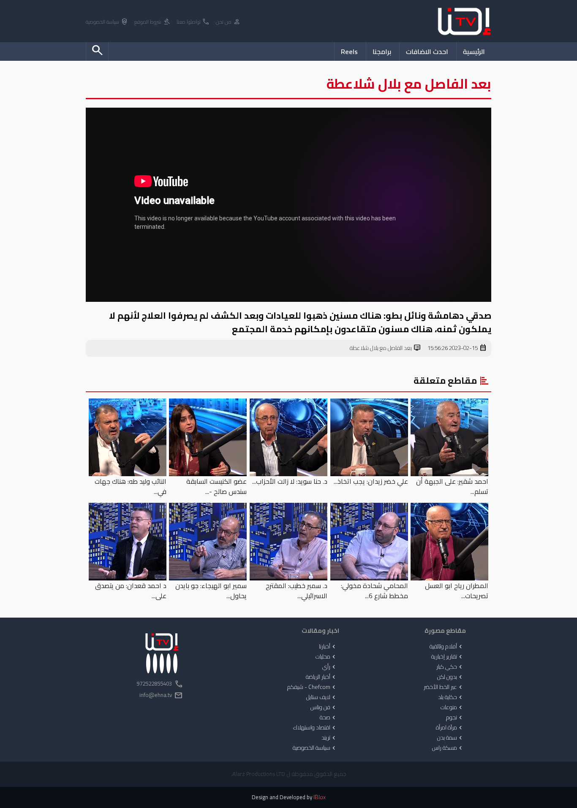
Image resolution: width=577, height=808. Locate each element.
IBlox (319, 797)
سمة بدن (450, 738)
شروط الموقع (152, 22)
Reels (349, 51)
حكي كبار (450, 667)
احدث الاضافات (427, 51)
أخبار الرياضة (321, 677)
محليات (326, 657)
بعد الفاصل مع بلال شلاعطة (385, 348)
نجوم (455, 718)
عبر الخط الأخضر (444, 687)
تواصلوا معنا (193, 22)
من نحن (228, 22)
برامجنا (382, 51)
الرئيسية (474, 51)
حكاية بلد (451, 697)
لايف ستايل (321, 697)
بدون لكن (450, 677)
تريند (329, 738)
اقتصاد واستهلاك (315, 728)
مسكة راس (448, 748)
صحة (328, 718)
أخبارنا (328, 647)
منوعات (452, 707)
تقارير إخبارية (447, 657)
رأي (329, 667)
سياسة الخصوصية (107, 22)
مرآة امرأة (450, 728)
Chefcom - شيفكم (312, 687)
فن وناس (323, 707)
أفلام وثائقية (447, 647)
